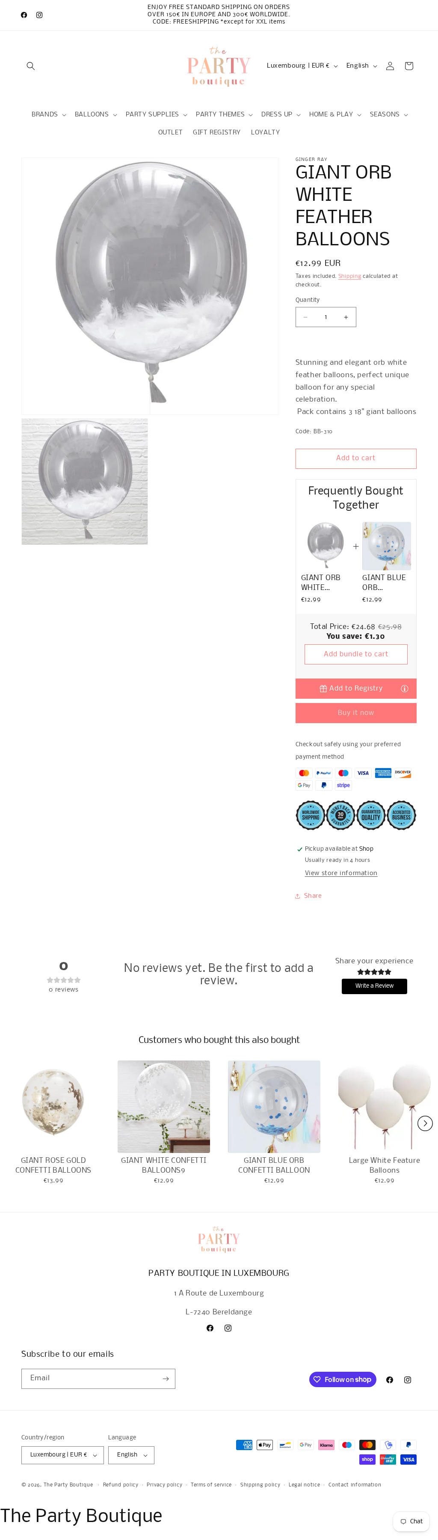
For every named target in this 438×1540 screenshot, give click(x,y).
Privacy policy (164, 1485)
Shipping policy (260, 1485)
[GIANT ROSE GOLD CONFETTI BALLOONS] (53, 1106)
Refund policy (121, 1485)
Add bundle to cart (356, 654)
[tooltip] (404, 688)
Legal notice (304, 1485)
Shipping (349, 276)
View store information (341, 873)
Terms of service (211, 1485)
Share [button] (313, 896)
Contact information (354, 1485)
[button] (30, 66)
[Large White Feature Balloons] (384, 1106)
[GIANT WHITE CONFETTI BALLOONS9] (164, 1106)
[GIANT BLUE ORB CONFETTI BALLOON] (274, 1106)
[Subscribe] (165, 1379)
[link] (325, 546)
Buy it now (356, 713)
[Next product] (425, 1123)
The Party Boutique (68, 1485)
